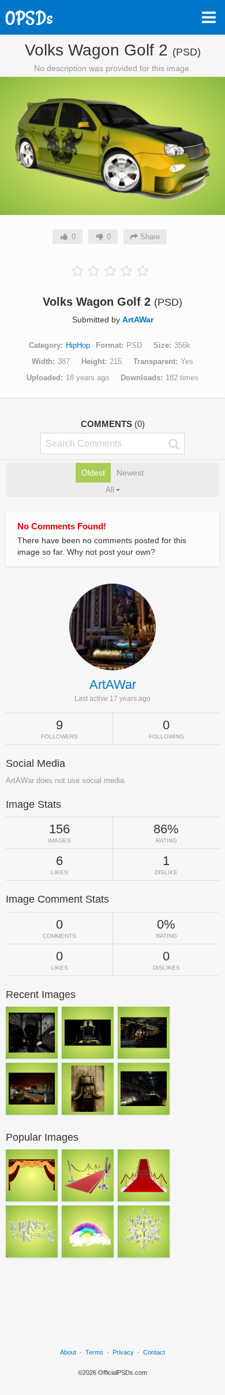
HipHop (78, 345)
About (68, 1352)
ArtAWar (137, 319)
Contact (154, 1352)
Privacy (123, 1352)
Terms (94, 1352)
